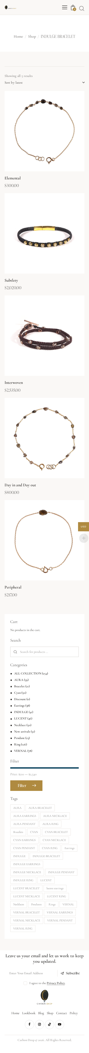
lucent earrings (55, 888)
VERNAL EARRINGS (60, 912)
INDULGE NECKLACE (27, 872)
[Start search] (82, 8)
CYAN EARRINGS (24, 840)
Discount (20, 699)
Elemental (13, 178)
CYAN (34, 832)
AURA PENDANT (24, 824)
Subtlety (11, 280)
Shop (32, 36)
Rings (52, 904)
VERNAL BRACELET (26, 912)
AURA (18, 680)
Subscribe (73, 973)
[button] (32, 131)
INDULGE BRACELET (46, 856)
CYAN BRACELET (56, 832)
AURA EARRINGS (24, 816)
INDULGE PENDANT (61, 872)
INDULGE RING (23, 880)
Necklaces (18, 904)
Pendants (36, 904)
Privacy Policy (56, 983)
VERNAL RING (22, 928)
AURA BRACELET (40, 808)
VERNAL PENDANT (60, 920)
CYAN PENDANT (24, 848)
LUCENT (20, 718)
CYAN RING (50, 848)
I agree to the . (47, 983)
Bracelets (18, 832)
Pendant (19, 738)
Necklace (20, 725)
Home (18, 36)
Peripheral (13, 587)
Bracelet (19, 686)
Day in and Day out (20, 484)
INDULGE (21, 712)
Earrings (19, 706)
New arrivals (22, 731)
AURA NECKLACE (55, 816)
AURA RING (50, 824)
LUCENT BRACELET (26, 888)
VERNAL (20, 751)
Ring (17, 744)
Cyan (17, 693)
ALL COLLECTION (27, 673)
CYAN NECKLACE (54, 840)
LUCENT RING (56, 896)
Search (15, 651)
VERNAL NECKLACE (26, 920)
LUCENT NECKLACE (26, 896)
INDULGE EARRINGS (26, 864)
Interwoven (14, 382)
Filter (22, 785)
